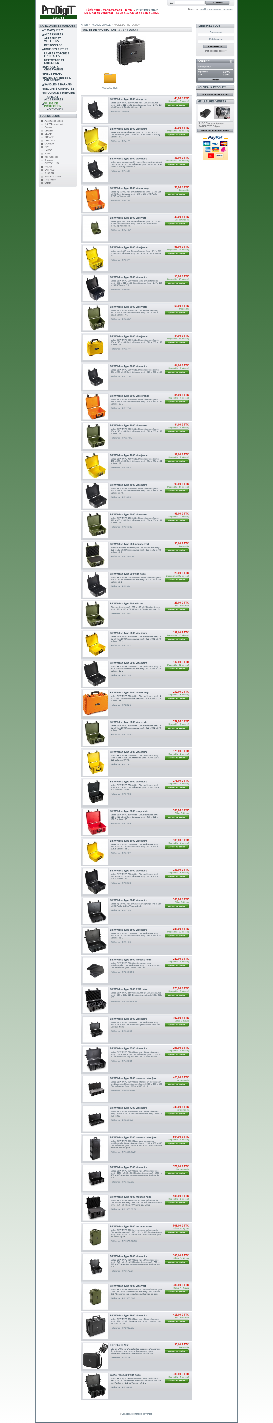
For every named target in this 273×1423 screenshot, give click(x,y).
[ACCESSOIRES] (110, 85)
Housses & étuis (56, 49)
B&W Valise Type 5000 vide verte (128, 722)
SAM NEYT (50, 170)
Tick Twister (50, 179)
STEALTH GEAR (53, 176)
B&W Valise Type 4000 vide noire (128, 485)
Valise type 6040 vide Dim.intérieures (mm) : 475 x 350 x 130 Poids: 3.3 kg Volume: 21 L (136, 905)
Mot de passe (215, 39)
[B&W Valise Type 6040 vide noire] (95, 911)
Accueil (84, 25)
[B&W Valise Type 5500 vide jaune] (95, 763)
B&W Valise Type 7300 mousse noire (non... (134, 1137)
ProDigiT (49, 166)
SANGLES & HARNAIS (58, 84)
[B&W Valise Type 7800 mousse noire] (95, 1208)
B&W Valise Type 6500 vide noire (128, 929)
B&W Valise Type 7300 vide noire (128, 1167)
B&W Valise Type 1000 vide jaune (128, 128)
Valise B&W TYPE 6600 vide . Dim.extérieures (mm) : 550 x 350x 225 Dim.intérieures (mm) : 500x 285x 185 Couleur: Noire (135, 1024)
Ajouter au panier (176, 105)
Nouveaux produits (212, 87)
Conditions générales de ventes (137, 1414)
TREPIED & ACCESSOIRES (53, 98)
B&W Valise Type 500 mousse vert (129, 544)
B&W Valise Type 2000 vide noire (128, 277)
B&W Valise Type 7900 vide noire (128, 1315)
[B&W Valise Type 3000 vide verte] (95, 436)
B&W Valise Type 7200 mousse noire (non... (134, 1078)
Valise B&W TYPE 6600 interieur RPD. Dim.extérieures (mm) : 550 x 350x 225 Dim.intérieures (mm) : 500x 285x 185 (136, 995)
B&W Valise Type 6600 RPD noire (128, 989)
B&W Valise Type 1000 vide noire (128, 158)
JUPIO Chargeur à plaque (211, 123)
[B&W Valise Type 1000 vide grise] (95, 110)
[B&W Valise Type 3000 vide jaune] (95, 347)
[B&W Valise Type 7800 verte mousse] (95, 1237)
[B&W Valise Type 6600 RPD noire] (95, 1000)
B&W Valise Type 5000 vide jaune (128, 633)
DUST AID (50, 140)
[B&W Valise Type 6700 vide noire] (95, 1059)
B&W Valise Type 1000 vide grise (128, 99)
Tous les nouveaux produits (215, 94)
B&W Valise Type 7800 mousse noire (130, 1197)
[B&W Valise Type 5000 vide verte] (95, 733)
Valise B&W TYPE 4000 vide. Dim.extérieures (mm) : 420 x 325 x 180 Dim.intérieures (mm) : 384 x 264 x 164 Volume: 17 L (136, 461)
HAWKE (48, 150)
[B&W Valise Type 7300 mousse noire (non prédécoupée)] (95, 1148)
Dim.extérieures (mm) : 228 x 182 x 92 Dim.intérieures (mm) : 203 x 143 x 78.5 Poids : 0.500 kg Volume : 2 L (136, 608)
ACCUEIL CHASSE (101, 25)
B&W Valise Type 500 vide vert (127, 603)
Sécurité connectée (59, 88)
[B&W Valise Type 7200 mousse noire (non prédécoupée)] (95, 1089)
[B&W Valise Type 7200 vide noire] (95, 1119)
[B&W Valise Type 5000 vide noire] (95, 674)
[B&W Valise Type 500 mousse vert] (95, 555)
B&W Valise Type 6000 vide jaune (128, 840)
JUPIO (48, 153)
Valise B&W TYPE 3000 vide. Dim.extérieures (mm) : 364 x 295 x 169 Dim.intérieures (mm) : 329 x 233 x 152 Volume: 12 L (136, 342)
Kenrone (49, 160)
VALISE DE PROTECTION (52, 105)
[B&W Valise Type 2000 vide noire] (95, 288)
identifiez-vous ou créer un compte (216, 9)
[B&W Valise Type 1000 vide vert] (95, 228)
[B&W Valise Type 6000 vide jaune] (95, 852)
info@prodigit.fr (147, 9)
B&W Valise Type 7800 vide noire (128, 1256)
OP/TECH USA (52, 163)
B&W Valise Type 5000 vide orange (129, 692)
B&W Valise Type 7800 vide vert (128, 1286)
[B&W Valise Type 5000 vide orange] (95, 703)
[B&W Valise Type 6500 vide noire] (95, 940)
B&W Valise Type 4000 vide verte (128, 514)
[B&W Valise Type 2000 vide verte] (95, 317)
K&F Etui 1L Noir (119, 1345)
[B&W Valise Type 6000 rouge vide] (95, 822)
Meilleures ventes (212, 101)
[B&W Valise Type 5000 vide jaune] (95, 644)
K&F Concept (51, 157)
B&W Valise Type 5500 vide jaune (128, 752)
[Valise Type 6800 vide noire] (95, 1386)
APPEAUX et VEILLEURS (52, 40)
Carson (48, 127)
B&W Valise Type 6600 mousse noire (130, 959)
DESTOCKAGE (53, 45)
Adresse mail (216, 32)
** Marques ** (53, 30)
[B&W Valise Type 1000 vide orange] (95, 199)
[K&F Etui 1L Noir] (95, 1356)
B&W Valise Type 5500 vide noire (128, 781)
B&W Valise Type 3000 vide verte (128, 425)
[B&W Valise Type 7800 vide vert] (95, 1297)
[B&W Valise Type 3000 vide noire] (95, 377)
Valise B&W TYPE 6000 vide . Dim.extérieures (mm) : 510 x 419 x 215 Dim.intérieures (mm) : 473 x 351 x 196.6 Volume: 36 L (135, 817)
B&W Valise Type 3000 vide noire (128, 366)
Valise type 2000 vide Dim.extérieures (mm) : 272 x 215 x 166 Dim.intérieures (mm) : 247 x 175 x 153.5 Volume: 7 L (136, 253)
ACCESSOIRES (53, 34)
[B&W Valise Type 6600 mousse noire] (95, 970)
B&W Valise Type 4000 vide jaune (128, 455)
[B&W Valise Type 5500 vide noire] (95, 792)
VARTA (48, 183)
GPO (47, 147)
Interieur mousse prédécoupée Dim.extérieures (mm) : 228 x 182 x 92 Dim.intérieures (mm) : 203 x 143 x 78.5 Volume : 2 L (136, 550)
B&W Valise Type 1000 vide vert (128, 217)
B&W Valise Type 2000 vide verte (128, 306)
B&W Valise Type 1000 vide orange (129, 188)
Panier (202, 60)
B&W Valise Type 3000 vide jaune (128, 336)
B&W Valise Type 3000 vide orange (129, 396)
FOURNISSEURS (50, 115)
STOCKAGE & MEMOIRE (59, 92)
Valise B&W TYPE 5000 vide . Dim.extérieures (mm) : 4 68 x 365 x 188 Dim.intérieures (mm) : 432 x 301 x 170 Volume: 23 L (136, 639)
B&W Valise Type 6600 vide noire (128, 1018)
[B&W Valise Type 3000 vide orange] (95, 407)
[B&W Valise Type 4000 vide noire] (95, 496)
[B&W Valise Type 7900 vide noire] (95, 1326)
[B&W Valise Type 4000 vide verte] (95, 525)
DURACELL (50, 137)
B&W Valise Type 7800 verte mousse (131, 1226)
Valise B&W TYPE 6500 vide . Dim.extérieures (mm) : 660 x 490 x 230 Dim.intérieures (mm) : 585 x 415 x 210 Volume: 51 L (136, 935)
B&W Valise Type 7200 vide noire (128, 1108)
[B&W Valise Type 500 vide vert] (95, 614)
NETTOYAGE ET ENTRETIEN (54, 61)
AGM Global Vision (54, 121)
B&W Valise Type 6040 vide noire (128, 900)
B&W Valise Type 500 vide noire (128, 574)
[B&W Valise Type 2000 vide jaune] (95, 258)
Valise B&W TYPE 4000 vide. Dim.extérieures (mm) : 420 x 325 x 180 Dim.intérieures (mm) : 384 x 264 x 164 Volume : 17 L (136, 490)
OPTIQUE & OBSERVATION (53, 68)
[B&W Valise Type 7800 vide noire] (95, 1267)
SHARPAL (49, 173)
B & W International (54, 124)
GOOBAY (49, 143)
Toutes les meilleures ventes (215, 130)
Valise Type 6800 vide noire (125, 1375)
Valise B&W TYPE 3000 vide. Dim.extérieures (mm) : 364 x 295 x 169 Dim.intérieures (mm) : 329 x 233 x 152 (136, 371)
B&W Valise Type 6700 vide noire (128, 1048)
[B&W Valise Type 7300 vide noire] (95, 1178)
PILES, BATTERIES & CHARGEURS (57, 79)
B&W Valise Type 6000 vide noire (128, 870)
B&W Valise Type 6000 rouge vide (129, 811)
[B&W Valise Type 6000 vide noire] (95, 881)
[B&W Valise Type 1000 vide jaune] (95, 139)
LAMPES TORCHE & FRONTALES (56, 55)
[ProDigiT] (59, 20)
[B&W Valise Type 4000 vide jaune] (95, 466)
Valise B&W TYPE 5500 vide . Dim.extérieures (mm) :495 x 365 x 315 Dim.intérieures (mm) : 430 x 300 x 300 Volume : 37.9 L (135, 757)
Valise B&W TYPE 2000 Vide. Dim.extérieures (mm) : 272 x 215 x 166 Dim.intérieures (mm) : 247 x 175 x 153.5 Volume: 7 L (135, 312)
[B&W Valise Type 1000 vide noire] (95, 169)
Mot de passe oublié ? (215, 51)
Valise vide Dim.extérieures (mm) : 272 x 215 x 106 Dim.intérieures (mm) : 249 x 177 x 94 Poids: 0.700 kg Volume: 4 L (135, 134)
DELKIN (48, 134)
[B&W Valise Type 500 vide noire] (95, 585)
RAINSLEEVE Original (209, 126)
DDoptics (49, 130)
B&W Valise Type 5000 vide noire (128, 663)
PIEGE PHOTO (53, 73)
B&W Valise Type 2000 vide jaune (128, 247)
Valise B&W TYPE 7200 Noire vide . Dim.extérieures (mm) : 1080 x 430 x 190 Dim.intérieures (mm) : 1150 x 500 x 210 (136, 1113)
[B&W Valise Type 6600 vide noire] (95, 1029)
